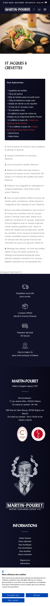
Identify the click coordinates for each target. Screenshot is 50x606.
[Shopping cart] (38, 9)
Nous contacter (25, 554)
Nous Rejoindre (19, 3)
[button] (45, 9)
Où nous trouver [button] (8, 3)
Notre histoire (25, 538)
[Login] (32, 9)
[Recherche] (27, 9)
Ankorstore (25, 563)
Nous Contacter (30, 3)
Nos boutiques (25, 544)
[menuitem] (8, 2)
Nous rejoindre (25, 541)
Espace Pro (40, 3)
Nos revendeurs (25, 548)
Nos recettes (25, 551)
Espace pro (25, 560)
